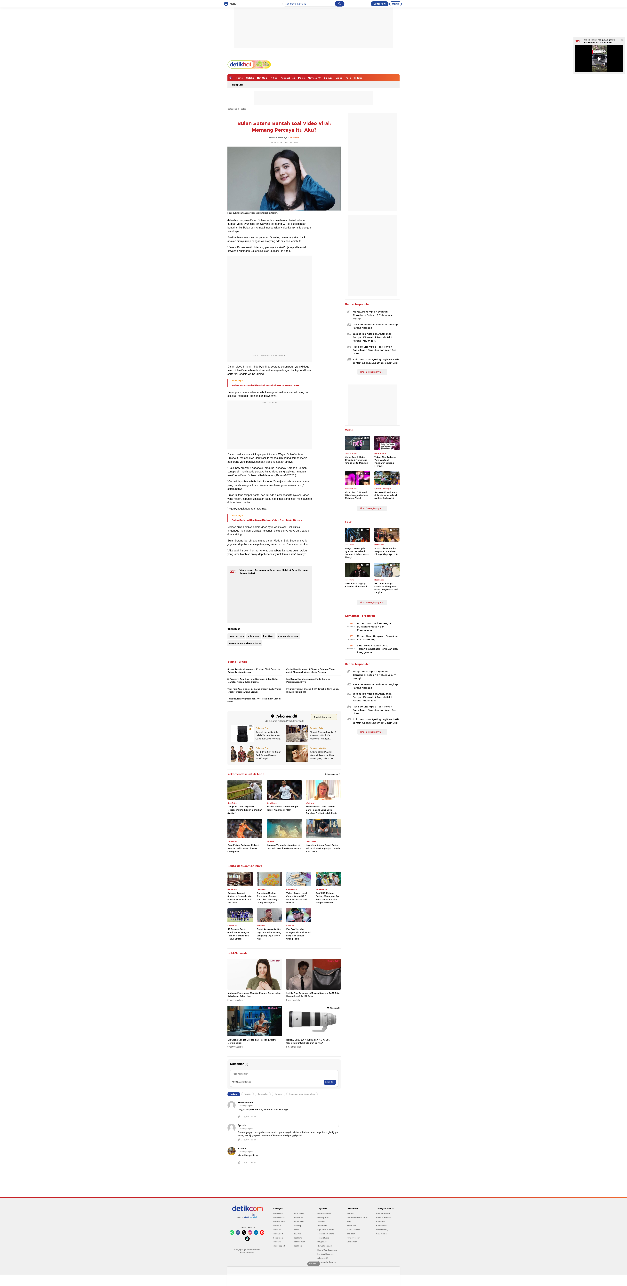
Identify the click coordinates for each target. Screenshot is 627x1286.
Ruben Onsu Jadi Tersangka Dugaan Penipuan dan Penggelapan (374, 627)
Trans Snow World (325, 1234)
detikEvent (322, 1225)
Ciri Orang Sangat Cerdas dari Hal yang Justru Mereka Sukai (251, 1041)
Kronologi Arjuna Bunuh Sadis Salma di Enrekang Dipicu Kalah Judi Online (323, 848)
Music (301, 78)
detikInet (277, 1225)
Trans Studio (323, 1238)
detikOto (277, 1242)
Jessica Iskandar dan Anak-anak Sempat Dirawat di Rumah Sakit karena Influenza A (372, 337)
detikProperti (279, 1246)
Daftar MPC (380, 3)
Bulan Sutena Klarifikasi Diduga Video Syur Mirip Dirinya (267, 520)
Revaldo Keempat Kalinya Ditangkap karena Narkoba (375, 326)
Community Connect (326, 1262)
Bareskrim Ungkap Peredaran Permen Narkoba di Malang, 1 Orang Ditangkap (268, 898)
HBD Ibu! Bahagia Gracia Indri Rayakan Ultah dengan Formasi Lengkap (386, 588)
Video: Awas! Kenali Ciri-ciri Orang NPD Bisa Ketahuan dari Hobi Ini (296, 898)
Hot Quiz (262, 78)
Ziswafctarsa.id (324, 1246)
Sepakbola (278, 1238)
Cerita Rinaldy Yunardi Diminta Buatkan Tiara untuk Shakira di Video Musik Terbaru (310, 670)
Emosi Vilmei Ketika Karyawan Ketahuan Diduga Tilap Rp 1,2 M (386, 551)
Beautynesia (381, 1225)
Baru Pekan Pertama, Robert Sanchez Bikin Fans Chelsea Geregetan (243, 848)
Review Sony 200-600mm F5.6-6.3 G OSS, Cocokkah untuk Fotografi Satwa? (308, 1041)
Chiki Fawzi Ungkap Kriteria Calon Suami (356, 585)
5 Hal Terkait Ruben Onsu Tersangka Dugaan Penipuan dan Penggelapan (377, 649)
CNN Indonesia (383, 1213)
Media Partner (353, 1230)
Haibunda (380, 1221)
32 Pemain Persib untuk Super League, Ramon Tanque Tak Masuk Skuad (238, 934)
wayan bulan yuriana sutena (245, 643)
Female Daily (382, 1230)
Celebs (250, 78)
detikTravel (299, 1213)
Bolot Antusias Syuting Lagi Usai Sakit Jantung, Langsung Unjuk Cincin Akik (269, 934)
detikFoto (298, 1238)
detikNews (278, 1213)
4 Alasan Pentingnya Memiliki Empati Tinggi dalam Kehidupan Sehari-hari (254, 994)
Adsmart (321, 1221)
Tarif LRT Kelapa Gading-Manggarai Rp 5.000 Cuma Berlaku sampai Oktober (327, 898)
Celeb (244, 109)
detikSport (278, 1234)
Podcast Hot (288, 78)
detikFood (298, 1217)
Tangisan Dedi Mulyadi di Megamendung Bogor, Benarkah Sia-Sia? (244, 809)
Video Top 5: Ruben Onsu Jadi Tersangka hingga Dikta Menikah (356, 460)
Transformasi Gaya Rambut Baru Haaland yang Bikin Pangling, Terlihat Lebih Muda (321, 809)
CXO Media (381, 1234)
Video (339, 78)
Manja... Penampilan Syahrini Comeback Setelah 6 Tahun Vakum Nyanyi (374, 315)
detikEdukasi (279, 1217)
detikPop (298, 1246)
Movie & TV (314, 78)
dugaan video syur (288, 636)
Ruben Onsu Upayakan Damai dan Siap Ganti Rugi (378, 638)
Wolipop (298, 1225)
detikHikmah (299, 1242)
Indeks (358, 78)
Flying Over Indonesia (327, 1250)
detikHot (232, 109)
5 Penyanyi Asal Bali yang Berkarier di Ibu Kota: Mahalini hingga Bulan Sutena (252, 680)
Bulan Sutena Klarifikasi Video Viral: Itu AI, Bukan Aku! (265, 385)
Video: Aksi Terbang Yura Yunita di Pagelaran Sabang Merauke (385, 461)
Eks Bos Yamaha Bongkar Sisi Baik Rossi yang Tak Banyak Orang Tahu (298, 934)
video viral (253, 636)
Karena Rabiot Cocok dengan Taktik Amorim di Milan (282, 808)
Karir (349, 1221)
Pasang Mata (323, 1217)
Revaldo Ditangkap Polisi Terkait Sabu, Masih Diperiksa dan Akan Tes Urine (374, 350)
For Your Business (325, 1254)
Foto (348, 78)
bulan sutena (236, 636)
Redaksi (350, 1213)
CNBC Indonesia (383, 1217)
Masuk (395, 3)
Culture (328, 78)
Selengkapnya (332, 774)
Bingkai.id (322, 1242)
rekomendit (322, 1258)
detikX (296, 1230)
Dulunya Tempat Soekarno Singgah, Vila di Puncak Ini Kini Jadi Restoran (239, 898)
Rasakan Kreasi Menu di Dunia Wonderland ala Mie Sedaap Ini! (385, 495)
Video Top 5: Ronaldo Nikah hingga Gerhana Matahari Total (356, 495)
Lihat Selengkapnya (370, 371)
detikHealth (299, 1221)
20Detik (297, 1234)
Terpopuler (236, 84)
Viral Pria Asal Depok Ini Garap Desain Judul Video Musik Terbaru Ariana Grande (254, 690)
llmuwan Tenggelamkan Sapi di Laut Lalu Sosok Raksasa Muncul (284, 847)
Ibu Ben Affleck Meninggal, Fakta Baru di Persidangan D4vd (308, 680)
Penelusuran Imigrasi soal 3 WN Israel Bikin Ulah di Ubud (254, 700)
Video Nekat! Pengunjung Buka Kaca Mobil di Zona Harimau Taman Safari (599, 42)
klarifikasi (268, 636)
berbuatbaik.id (324, 1213)
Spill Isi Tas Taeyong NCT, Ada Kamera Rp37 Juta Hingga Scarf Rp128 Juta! (312, 994)
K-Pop (274, 78)
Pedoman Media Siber (357, 1217)
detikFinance (279, 1221)
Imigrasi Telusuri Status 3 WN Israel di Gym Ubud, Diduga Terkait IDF (312, 690)
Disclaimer (352, 1242)
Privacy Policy (353, 1238)
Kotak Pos (351, 1225)
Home (239, 78)
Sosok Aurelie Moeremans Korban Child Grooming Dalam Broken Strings (254, 670)
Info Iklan (351, 1234)
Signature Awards (325, 1230)
